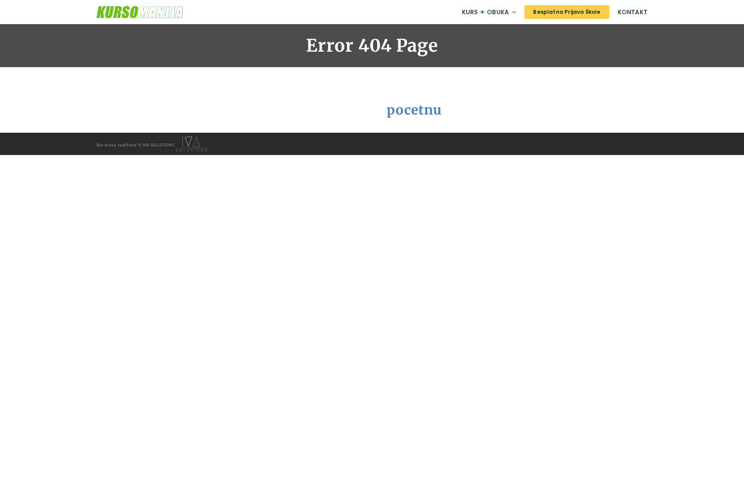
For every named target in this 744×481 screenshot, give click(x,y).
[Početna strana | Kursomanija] (181, 12)
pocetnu (414, 110)
